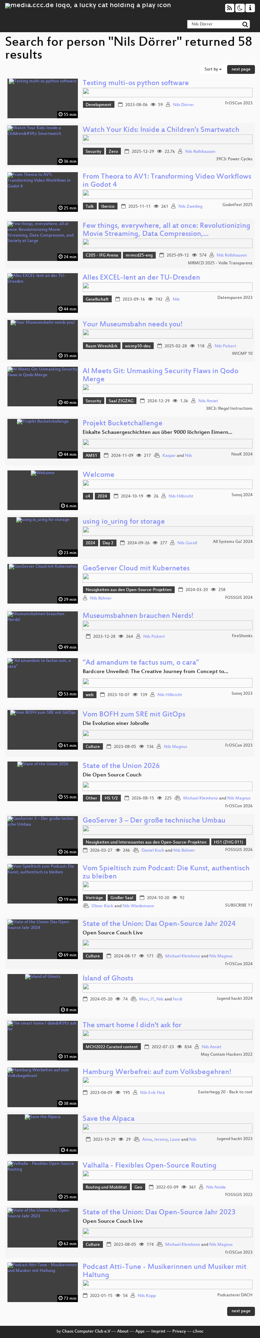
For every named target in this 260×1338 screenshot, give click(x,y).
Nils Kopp (147, 1296)
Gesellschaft (97, 299)
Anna (147, 1139)
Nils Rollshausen (200, 151)
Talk (90, 206)
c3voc (198, 1331)
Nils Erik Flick (152, 1093)
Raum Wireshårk (101, 346)
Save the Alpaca (108, 1119)
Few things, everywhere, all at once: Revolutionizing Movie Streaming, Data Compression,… (167, 230)
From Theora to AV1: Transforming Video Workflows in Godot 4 (167, 181)
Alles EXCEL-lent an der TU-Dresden (141, 278)
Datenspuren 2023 (235, 298)
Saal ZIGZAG (121, 401)
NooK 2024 (242, 454)
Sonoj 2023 (242, 693)
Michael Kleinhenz (200, 798)
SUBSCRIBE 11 (239, 905)
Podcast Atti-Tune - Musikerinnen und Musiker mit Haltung (164, 1271)
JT (152, 999)
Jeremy (161, 1139)
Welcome (98, 475)
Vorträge (94, 898)
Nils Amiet (208, 401)
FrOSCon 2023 (239, 103)
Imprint (158, 1331)
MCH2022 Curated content (112, 1047)
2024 (102, 496)
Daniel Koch (153, 850)
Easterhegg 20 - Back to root (225, 1092)
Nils (176, 299)
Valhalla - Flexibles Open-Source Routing (150, 1166)
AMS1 (91, 455)
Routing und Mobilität (106, 1187)
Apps (140, 1331)
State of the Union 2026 (121, 766)
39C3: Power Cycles (234, 159)
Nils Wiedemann (138, 906)
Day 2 (108, 543)
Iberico (107, 206)
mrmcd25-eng (139, 255)
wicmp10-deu (138, 346)
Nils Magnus (175, 747)
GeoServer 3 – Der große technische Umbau (154, 821)
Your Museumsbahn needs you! (133, 325)
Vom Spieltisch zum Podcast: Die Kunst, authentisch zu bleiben (166, 873)
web (89, 695)
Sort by (211, 69)
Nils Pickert (225, 346)
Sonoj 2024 (242, 495)
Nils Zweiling (190, 206)
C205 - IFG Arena (102, 255)
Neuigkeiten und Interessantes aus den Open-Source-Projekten (146, 842)
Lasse (175, 1139)
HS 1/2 (111, 798)
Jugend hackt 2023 (235, 1139)
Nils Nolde (216, 1187)
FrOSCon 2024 (239, 964)
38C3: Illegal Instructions (229, 408)
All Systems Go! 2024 (233, 542)
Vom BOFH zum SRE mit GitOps (134, 715)
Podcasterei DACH (235, 1295)
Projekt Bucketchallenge (122, 424)
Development (98, 105)
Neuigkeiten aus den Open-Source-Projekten (129, 590)
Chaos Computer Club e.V (86, 1331)
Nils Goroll (187, 543)
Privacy (179, 1331)
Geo (138, 1187)
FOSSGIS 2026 (239, 850)
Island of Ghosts (108, 979)
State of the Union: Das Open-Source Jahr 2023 (159, 1213)
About (123, 1331)
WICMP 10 (242, 353)
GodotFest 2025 (237, 205)
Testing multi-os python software (136, 83)
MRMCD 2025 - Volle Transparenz (220, 263)
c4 (88, 496)
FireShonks (242, 636)
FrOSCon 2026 (239, 806)
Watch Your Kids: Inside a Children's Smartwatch (161, 130)
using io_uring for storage (124, 522)
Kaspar (169, 455)
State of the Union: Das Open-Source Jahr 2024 (159, 924)
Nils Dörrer (183, 105)
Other (91, 798)
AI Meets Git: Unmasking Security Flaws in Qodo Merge (160, 375)
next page (241, 69)
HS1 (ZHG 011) (228, 842)
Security (93, 151)
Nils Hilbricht (181, 496)
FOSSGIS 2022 (239, 1195)
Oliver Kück (102, 906)
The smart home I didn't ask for (132, 1025)
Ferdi (177, 999)
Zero (113, 151)
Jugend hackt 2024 (235, 998)
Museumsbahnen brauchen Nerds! (138, 616)
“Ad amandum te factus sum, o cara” (141, 663)
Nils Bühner (101, 598)
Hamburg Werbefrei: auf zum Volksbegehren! (157, 1072)
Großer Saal (121, 898)
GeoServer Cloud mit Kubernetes (136, 569)
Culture (93, 747)
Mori (143, 999)
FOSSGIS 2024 (239, 597)
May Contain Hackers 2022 (227, 1054)
